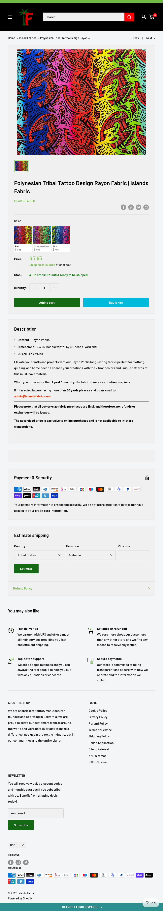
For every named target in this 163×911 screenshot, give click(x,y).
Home (11, 38)
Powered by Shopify (20, 898)
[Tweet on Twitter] (138, 207)
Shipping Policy (99, 736)
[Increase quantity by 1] (55, 288)
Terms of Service (100, 730)
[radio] (23, 239)
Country (19, 546)
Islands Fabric (24, 201)
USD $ (13, 845)
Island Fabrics (27, 38)
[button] (81, 907)
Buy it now (116, 302)
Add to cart (47, 302)
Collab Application (101, 743)
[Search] (129, 17)
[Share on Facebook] (123, 207)
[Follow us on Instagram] (18, 862)
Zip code (124, 546)
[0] (151, 17)
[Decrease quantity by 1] (34, 288)
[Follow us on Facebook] (11, 862)
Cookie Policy (97, 710)
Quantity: (20, 288)
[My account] (144, 17)
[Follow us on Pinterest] (26, 862)
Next (149, 38)
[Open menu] (10, 17)
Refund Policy (22, 588)
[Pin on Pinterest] (131, 207)
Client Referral (98, 749)
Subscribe (21, 825)
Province (72, 546)
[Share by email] (146, 207)
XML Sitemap (97, 756)
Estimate (26, 568)
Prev (136, 38)
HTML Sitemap (98, 762)
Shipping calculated (42, 264)
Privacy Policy (98, 717)
